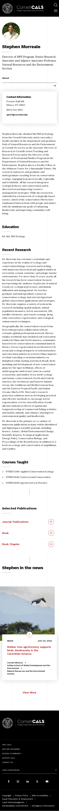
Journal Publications (15, 521)
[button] (55, 11)
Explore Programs (11, 749)
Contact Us (7, 762)
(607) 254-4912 (14, 109)
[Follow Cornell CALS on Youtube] (47, 782)
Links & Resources (10, 770)
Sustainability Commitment (15, 806)
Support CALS (8, 758)
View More (29, 692)
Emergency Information (43, 806)
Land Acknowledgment (13, 802)
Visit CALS (6, 745)
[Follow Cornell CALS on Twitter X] (37, 782)
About (5, 78)
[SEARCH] (55, 5)
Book (5, 532)
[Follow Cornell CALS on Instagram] (18, 782)
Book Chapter (11, 544)
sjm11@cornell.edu (17, 114)
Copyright (6, 795)
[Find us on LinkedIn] (27, 782)
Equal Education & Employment (17, 799)
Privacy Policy (21, 795)
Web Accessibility (40, 795)
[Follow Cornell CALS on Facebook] (8, 782)
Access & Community (11, 754)
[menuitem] (55, 5)
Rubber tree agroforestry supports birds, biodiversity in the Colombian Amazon (29, 650)
